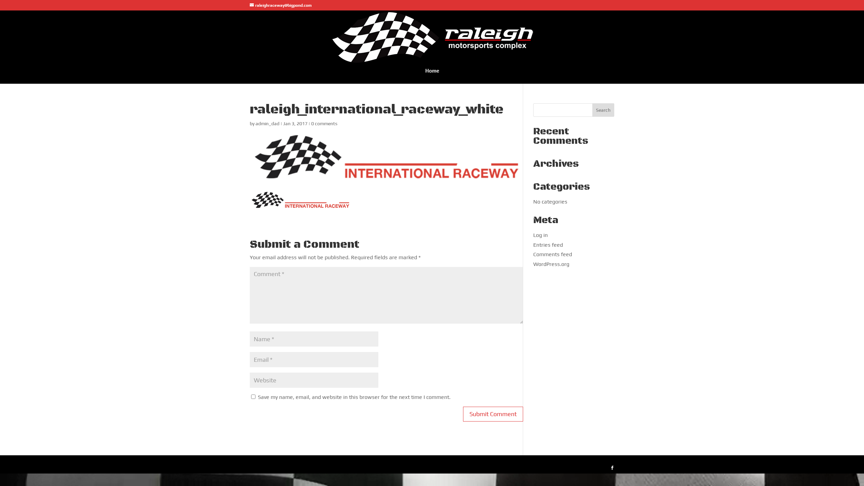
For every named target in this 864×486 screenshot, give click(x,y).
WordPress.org (551, 264)
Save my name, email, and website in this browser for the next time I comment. (354, 397)
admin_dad (267, 123)
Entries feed (548, 245)
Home (432, 71)
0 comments (324, 123)
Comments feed (552, 254)
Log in (540, 235)
